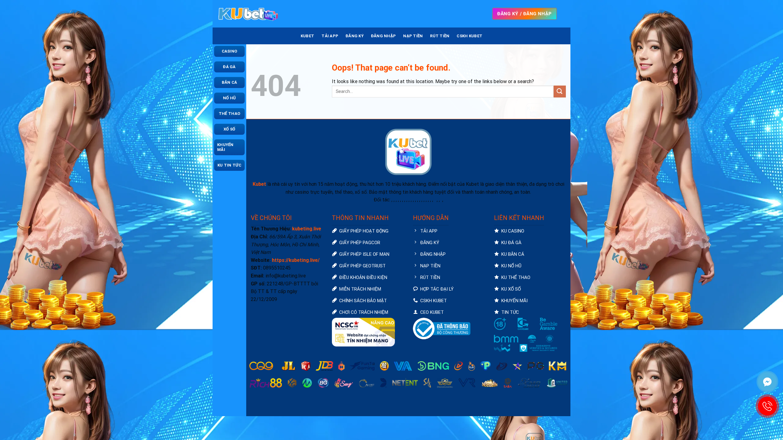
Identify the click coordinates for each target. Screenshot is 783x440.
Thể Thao (229, 113)
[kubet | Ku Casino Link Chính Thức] (247, 14)
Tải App (329, 36)
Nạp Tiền (413, 36)
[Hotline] (767, 406)
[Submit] (560, 91)
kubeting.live (306, 229)
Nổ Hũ (229, 98)
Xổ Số (229, 129)
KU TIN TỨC (229, 165)
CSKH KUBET (469, 36)
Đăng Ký (355, 36)
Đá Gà (229, 66)
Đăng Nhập (383, 36)
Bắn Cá (229, 82)
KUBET (307, 36)
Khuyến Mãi (225, 147)
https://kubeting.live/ (296, 260)
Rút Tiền (439, 36)
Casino (229, 51)
